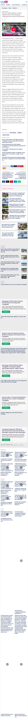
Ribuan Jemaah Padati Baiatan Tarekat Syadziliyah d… (6, 474)
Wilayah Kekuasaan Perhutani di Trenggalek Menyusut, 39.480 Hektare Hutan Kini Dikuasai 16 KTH (17, 206)
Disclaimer (16, 444)
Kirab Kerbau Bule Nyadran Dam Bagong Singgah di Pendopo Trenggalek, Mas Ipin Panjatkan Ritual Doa (14, 159)
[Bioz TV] (4, 2)
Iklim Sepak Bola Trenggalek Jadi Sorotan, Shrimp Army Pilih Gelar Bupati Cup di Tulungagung (17, 194)
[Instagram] (18, 166)
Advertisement (21, 445)
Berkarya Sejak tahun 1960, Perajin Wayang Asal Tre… (21, 716)
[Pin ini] (11, 182)
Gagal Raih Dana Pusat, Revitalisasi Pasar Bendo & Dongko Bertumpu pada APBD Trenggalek (17, 217)
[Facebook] (12, 166)
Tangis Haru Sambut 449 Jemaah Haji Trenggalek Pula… (20, 490)
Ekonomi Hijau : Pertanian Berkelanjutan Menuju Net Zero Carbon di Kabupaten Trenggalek (14, 398)
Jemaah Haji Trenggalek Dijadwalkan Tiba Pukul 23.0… (6, 504)
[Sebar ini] (3, 182)
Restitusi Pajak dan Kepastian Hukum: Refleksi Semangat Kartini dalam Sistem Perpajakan (13, 334)
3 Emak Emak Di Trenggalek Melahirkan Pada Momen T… (20, 612)
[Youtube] (21, 166)
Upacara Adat (5, 11)
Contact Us (8, 445)
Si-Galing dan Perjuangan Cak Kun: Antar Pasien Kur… (7, 460)
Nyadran (20, 132)
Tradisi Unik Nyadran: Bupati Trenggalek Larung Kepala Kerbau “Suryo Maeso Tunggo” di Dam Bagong (13, 154)
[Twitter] (15, 166)
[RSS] (4, 168)
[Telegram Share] (15, 182)
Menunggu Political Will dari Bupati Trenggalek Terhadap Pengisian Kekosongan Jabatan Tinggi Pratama (13, 366)
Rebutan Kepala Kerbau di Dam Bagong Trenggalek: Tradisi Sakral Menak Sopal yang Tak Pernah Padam (13, 146)
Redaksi (21, 444)
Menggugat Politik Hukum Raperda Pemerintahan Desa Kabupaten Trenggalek (12, 302)
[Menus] (26, 2)
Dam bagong (13, 132)
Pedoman (2, 445)
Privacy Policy (14, 445)
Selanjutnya (6, 311)
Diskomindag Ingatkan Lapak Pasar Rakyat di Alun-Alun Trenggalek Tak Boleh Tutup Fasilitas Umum (17, 211)
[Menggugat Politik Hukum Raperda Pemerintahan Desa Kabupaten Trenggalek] (14, 291)
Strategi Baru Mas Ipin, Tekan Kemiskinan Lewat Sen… (7, 520)
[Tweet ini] (7, 182)
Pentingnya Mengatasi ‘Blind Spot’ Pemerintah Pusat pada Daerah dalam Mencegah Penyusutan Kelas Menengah (13, 430)
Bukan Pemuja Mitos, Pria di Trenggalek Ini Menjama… (21, 474)
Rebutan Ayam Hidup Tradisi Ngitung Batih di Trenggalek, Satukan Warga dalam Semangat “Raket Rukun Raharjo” (13, 141)
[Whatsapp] (19, 182)
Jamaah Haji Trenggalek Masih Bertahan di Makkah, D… (20, 503)
